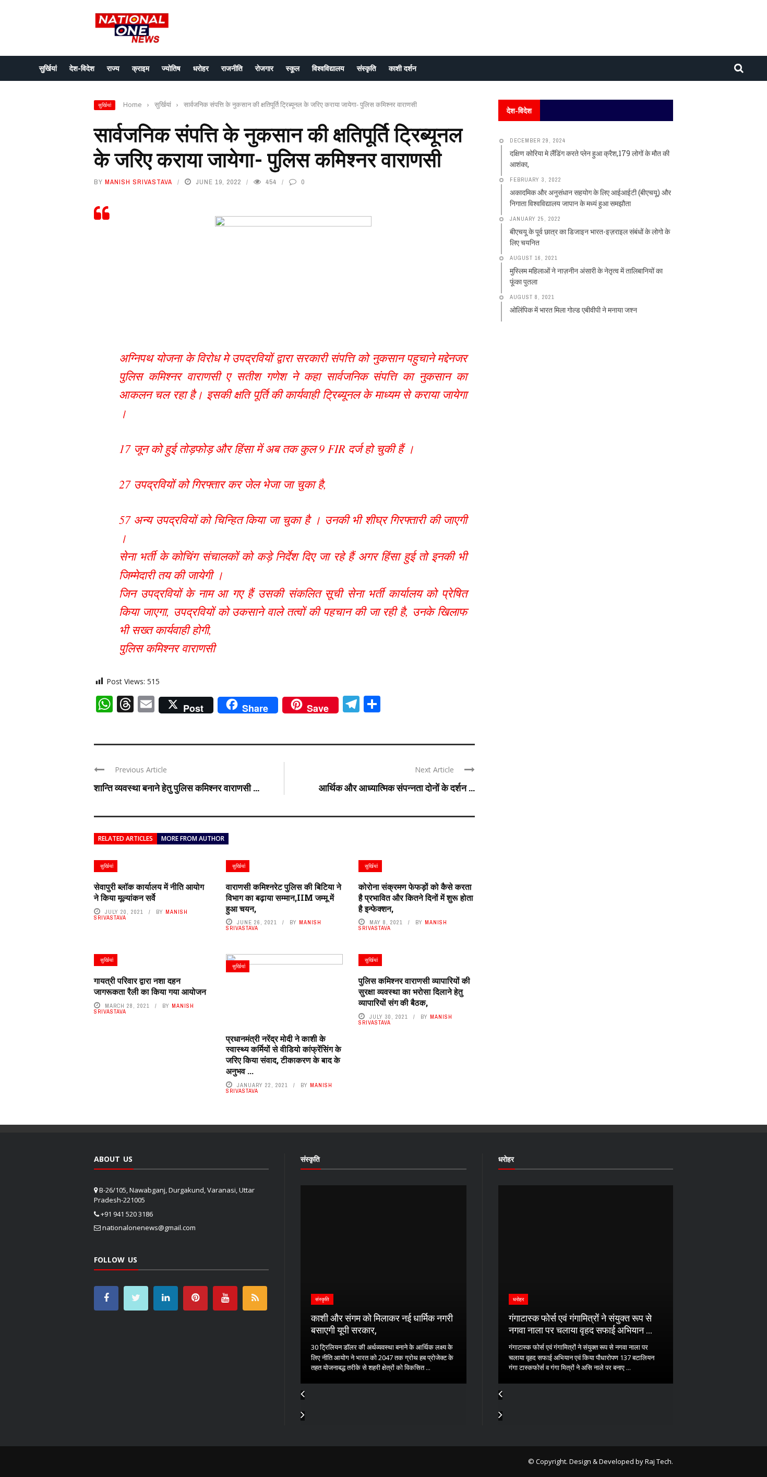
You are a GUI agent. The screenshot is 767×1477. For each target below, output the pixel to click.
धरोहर (201, 68)
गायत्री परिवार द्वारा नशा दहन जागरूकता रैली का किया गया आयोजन (150, 986)
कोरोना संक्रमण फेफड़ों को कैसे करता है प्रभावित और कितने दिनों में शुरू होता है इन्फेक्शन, (415, 897)
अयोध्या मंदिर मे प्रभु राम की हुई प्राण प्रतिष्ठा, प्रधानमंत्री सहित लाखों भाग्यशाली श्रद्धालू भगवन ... (382, 1317)
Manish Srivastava (138, 181)
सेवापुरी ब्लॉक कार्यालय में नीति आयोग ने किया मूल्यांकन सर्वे (149, 892)
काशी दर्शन (402, 68)
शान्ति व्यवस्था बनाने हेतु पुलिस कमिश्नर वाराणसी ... (176, 787)
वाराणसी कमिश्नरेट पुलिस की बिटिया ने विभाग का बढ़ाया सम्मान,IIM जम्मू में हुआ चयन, (283, 897)
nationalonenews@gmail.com (149, 1227)
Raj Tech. (659, 1461)
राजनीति (232, 68)
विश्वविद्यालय (328, 68)
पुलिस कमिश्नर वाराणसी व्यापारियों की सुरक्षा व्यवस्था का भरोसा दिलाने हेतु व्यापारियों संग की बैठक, (414, 991)
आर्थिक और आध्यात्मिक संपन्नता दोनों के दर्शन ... (397, 787)
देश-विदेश (81, 68)
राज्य (113, 68)
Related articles (125, 838)
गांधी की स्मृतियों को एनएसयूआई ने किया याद (580, 1330)
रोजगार (264, 68)
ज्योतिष (171, 68)
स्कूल (292, 68)
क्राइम (140, 68)
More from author (192, 838)
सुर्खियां (48, 68)
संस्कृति (366, 68)
